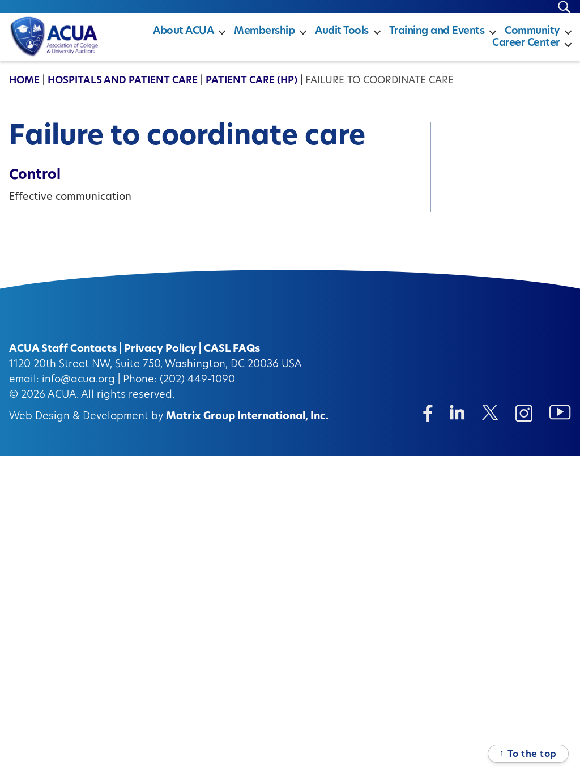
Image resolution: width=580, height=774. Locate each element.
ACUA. (63, 395)
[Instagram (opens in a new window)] (523, 413)
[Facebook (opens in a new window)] (428, 413)
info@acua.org (78, 380)
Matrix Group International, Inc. (247, 417)
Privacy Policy (160, 350)
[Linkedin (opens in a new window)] (457, 412)
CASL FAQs (232, 350)
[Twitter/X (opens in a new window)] (490, 412)
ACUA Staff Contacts (63, 350)
